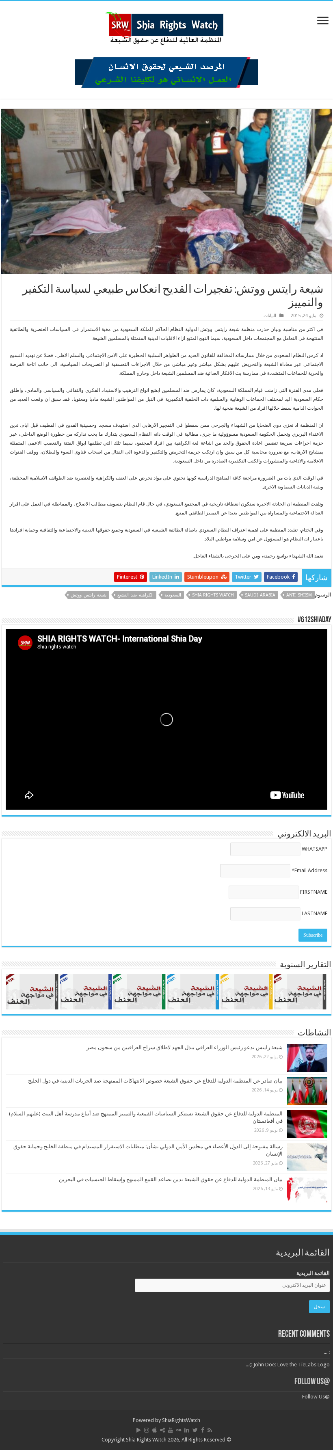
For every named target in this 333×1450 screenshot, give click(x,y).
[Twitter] (195, 1430)
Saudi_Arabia (260, 595)
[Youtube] (170, 1430)
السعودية (172, 595)
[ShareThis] (162, 1430)
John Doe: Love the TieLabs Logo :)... (288, 1364)
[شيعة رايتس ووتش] (166, 26)
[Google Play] (139, 1430)
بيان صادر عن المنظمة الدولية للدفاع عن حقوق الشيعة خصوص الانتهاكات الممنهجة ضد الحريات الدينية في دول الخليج (155, 1081)
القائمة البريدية (313, 1273)
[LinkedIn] (187, 1430)
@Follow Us (312, 1382)
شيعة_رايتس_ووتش (88, 595)
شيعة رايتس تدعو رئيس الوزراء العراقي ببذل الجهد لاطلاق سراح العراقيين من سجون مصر (184, 1047)
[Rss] (210, 1430)
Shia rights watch (213, 595)
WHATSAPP (314, 849)
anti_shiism (299, 595)
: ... (327, 1352)
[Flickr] (178, 1430)
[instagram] (146, 1430)
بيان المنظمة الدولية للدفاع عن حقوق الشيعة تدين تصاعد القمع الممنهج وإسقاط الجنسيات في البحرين (171, 1179)
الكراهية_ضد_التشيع (135, 595)
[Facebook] (202, 1430)
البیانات (270, 315)
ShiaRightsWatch (181, 1420)
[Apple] (154, 1430)
